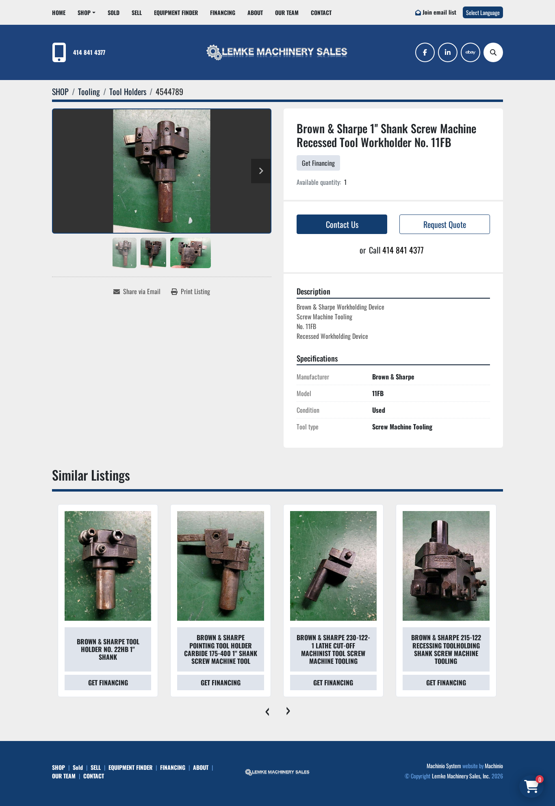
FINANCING (222, 12)
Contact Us (342, 224)
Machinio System (444, 765)
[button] (86, 12)
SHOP (84, 12)
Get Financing (318, 163)
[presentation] (267, 709)
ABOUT (255, 12)
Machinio (494, 765)
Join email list (439, 12)
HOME (58, 12)
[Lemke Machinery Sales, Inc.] (277, 771)
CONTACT (321, 12)
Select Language (483, 12)
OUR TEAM (287, 12)
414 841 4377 (89, 52)
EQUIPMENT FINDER (176, 12)
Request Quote (444, 224)
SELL (137, 12)
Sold (113, 12)
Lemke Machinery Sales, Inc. (461, 775)
